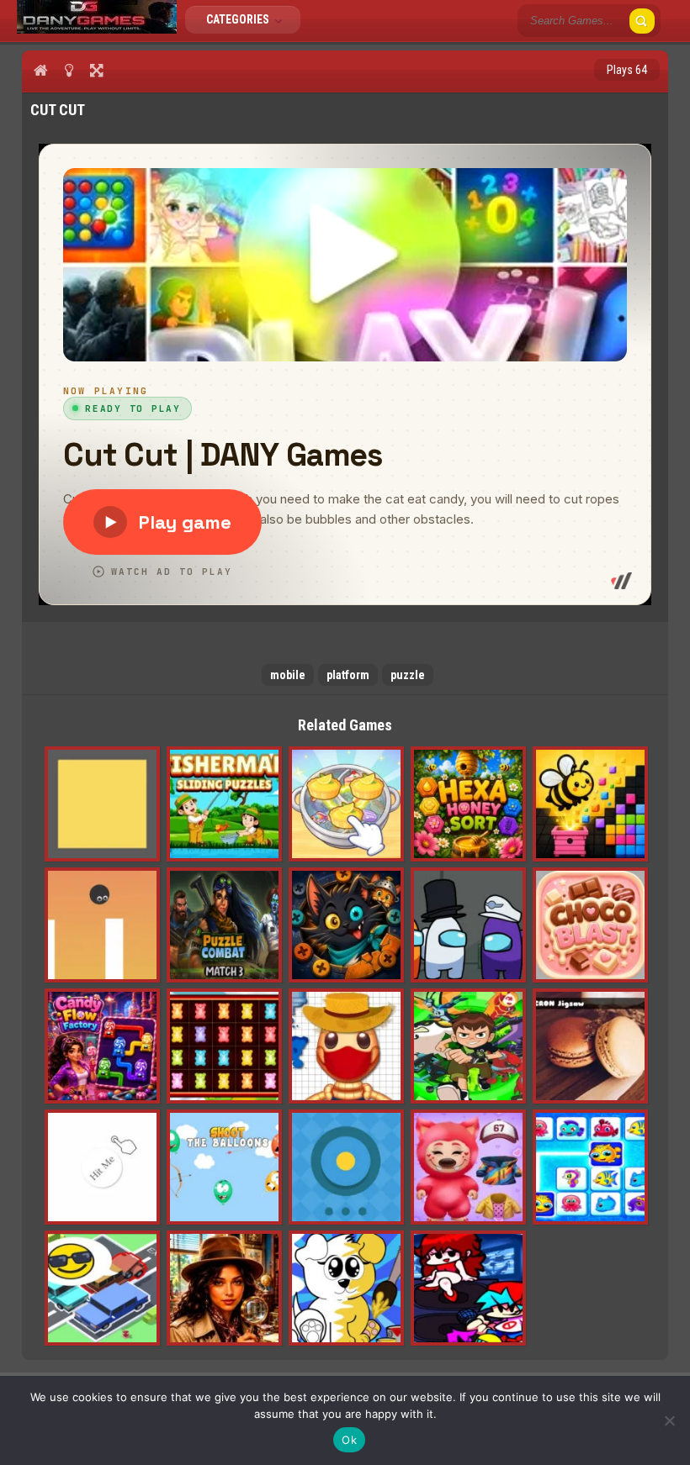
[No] (669, 1420)
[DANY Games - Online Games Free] (97, 29)
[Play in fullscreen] (96, 69)
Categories (239, 19)
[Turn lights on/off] (68, 69)
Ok (349, 1440)
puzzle (407, 675)
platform (347, 675)
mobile (287, 675)
